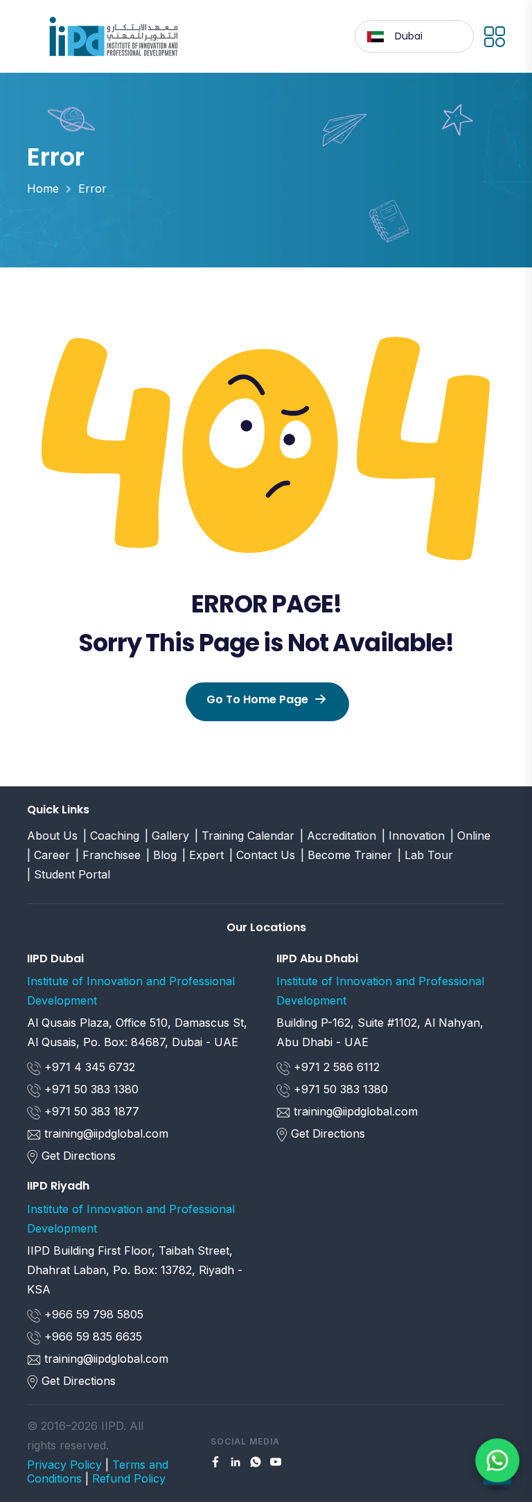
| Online (470, 835)
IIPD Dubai (55, 958)
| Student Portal (68, 874)
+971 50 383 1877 (90, 1111)
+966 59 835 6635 (91, 1336)
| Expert (203, 855)
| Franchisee (108, 855)
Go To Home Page (257, 699)
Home (43, 188)
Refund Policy (129, 1478)
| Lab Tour (425, 855)
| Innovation (413, 835)
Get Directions (79, 1156)
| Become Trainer (346, 855)
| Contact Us (262, 855)
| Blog (161, 855)
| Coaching (111, 835)
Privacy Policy (64, 1465)
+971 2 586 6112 (335, 1067)
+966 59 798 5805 (92, 1314)
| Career (48, 855)
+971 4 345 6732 (88, 1067)
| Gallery (167, 835)
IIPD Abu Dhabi (317, 958)
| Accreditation (338, 835)
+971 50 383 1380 (90, 1089)
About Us (52, 835)
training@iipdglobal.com (106, 1133)
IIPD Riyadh (58, 1186)
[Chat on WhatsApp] (497, 1460)
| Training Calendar (244, 835)
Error (92, 188)
